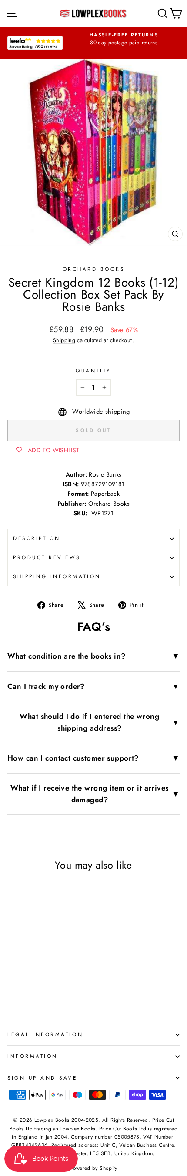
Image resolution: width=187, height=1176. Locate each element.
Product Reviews (46, 557)
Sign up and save (42, 1077)
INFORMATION (32, 1056)
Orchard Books (94, 269)
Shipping (64, 340)
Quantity (93, 370)
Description (36, 538)
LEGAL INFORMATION (45, 1034)
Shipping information (57, 576)
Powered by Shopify (93, 1168)
